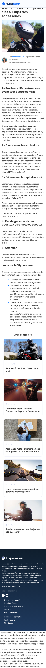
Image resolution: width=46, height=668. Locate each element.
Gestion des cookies (9, 591)
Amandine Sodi (18, 57)
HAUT (41, 655)
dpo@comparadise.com (29, 582)
